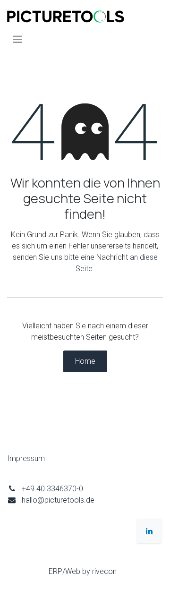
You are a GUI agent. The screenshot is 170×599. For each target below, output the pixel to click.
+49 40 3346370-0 (52, 488)
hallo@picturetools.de (58, 500)
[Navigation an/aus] (17, 39)
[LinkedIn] (149, 531)
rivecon (104, 571)
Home (85, 361)
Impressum (26, 458)
